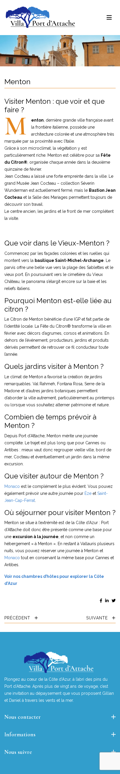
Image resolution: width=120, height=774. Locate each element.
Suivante (97, 618)
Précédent (18, 618)
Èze (87, 493)
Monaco (12, 486)
